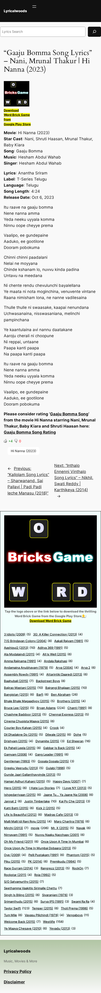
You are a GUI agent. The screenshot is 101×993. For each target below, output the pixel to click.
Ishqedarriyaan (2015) (22, 795)
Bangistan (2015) (19, 694)
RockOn (80, 868)
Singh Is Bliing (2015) (22, 895)
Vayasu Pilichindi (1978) (44, 915)
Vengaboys (77, 915)
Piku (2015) (15, 861)
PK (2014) (38, 861)
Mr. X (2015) (62, 828)
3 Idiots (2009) (17, 634)
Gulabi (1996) (58, 768)
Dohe (80, 734)
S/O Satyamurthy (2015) (24, 881)
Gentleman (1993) (19, 761)
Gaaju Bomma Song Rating (30, 432)
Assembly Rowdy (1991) (24, 674)
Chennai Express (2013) (69, 714)
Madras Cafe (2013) (61, 814)
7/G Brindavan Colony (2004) (28, 641)
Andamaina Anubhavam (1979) (28, 667)
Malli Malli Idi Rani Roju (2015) (28, 821)
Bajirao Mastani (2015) (23, 688)
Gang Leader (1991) (52, 754)
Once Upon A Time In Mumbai (65, 841)
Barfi (42, 694)
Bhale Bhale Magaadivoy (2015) (29, 701)
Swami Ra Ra (83, 901)
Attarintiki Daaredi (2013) (67, 674)
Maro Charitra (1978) (71, 821)
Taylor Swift (17, 908)
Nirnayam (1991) (18, 835)
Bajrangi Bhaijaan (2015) (66, 688)
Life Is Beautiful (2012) (23, 814)
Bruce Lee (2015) (19, 708)
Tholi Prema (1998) (77, 908)
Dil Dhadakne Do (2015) (23, 734)
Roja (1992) (45, 875)
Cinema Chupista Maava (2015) (29, 721)
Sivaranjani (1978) (57, 895)
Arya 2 (88, 667)
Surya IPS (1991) (54, 901)
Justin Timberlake (40, 801)
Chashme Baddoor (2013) (25, 714)
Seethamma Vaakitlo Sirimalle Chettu (33, 888)
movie (40, 828)
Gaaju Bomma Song (69, 414)
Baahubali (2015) (19, 681)
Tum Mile (13, 915)
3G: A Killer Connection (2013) (58, 634)
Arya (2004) (67, 667)
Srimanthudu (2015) (21, 901)
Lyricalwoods (15, 11)
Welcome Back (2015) (22, 921)
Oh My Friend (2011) (21, 841)
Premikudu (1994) (65, 861)
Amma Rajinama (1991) (23, 661)
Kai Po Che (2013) (74, 801)
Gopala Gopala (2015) (56, 761)
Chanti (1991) (79, 708)
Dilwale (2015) (58, 734)
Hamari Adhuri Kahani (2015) (27, 781)
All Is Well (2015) (57, 654)
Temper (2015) (45, 908)
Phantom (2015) (80, 855)
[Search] (94, 32)
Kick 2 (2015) (48, 808)
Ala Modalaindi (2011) (22, 654)
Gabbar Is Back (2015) (62, 748)
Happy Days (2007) (69, 781)
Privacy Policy (17, 971)
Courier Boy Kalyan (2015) (25, 728)
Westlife (53, 921)
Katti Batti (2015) (19, 808)
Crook (57, 728)
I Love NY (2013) (77, 788)
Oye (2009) (15, 855)
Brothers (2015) (71, 701)
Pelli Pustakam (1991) (46, 855)
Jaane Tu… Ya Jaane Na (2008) (68, 795)
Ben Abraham (64, 694)
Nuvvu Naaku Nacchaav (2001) (60, 835)
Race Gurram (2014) (21, 868)
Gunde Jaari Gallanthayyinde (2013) (32, 774)
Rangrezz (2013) (55, 868)
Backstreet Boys (50, 681)
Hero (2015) (15, 788)
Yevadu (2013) (62, 928)
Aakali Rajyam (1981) (71, 641)
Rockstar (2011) (18, 875)
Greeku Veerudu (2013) (23, 768)
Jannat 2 (13, 801)
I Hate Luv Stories (44, 788)
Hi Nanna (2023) (23, 451)
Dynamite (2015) (50, 741)
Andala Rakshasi (58, 661)
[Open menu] (34, 6)
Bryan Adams (51, 708)
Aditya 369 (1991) (53, 648)
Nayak (83, 828)
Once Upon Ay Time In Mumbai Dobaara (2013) (40, 848)
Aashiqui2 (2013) (19, 648)
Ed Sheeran (78, 741)
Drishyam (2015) (18, 741)
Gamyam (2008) (18, 754)
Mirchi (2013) (16, 828)
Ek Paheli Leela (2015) (22, 748)
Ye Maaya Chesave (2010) (25, 928)
